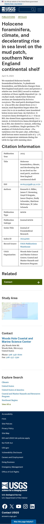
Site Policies (7, 424)
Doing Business (8, 462)
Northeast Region (10, 400)
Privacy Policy (8, 429)
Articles (22, 17)
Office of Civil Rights (10, 472)
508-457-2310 (12, 357)
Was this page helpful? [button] (23, 522)
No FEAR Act (7, 443)
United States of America (13, 390)
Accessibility (7, 414)
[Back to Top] (35, 516)
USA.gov (5, 448)
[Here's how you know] (22, 3)
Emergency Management (12, 467)
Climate (5, 382)
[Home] (8, 11)
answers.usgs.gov (9, 516)
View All (5, 404)
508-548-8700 (15, 355)
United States (8, 386)
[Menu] (39, 10)
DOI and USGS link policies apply (16, 438)
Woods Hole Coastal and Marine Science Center (17, 340)
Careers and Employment (12, 457)
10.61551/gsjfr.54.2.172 (30, 184)
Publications (8, 17)
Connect (8, 282)
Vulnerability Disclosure (12, 453)
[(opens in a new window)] (5, 506)
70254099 (24, 239)
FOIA (4, 419)
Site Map (5, 433)
